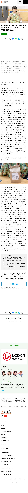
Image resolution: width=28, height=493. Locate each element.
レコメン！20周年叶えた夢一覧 (14, 321)
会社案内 (3, 425)
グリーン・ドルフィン (6, 474)
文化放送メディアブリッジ (7, 468)
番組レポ (4, 34)
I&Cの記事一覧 (10, 406)
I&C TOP (5, 406)
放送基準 (3, 434)
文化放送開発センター (6, 452)
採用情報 (3, 428)
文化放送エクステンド (6, 471)
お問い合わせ (4, 444)
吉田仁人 (8, 318)
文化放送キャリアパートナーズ (8, 458)
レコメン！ (15, 318)
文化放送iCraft (4, 464)
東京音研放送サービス (6, 461)
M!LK (20, 318)
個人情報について (5, 441)
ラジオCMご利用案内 (6, 431)
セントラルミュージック (6, 455)
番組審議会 (3, 437)
